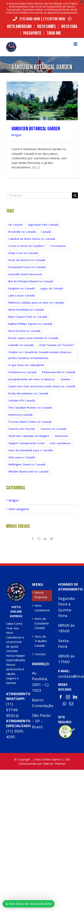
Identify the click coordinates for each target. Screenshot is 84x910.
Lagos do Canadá (51, 288)
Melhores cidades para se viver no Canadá (36, 302)
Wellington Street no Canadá (26, 464)
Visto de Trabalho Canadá (40, 641)
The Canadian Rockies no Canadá (30, 407)
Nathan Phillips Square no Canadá (30, 324)
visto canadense (60, 443)
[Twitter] (51, 538)
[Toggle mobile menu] (76, 44)
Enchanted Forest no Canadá (27, 267)
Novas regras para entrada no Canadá (33, 338)
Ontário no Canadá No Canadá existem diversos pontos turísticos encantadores (39, 355)
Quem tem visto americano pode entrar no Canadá (41, 386)
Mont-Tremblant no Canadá (26, 309)
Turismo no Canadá (53, 429)
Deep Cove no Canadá (23, 253)
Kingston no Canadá (21, 288)
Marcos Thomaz (54, 764)
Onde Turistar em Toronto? (56, 345)
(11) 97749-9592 (54, 19)
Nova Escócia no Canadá (24, 331)
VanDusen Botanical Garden (35, 129)
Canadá (46, 232)
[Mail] (71, 704)
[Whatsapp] (64, 704)
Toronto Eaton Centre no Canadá (29, 422)
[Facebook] (32, 538)
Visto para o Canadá (21, 457)
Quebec (66, 379)
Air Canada (15, 224)
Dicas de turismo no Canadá (26, 260)
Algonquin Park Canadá (43, 224)
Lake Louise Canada (21, 295)
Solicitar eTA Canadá (21, 400)
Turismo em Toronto (21, 429)
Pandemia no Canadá (22, 372)
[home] (16, 584)
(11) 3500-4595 (30, 19)
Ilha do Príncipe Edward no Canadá (30, 281)
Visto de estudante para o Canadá (30, 450)
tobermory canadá (20, 414)
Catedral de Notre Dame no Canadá (31, 239)
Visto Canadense (42, 607)
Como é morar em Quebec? (26, 246)
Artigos (16, 135)
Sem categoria (19, 509)
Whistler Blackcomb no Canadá (28, 471)
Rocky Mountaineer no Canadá (28, 393)
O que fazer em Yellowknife (26, 365)
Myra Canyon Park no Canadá (27, 317)
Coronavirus (58, 246)
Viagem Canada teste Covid (26, 443)
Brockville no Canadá (22, 232)
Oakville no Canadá (21, 345)
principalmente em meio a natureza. (31, 379)
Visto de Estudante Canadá (41, 623)
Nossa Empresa (40, 594)
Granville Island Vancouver (25, 274)
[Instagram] (39, 538)
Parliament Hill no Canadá (58, 372)
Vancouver (61, 436)
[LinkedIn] (45, 538)
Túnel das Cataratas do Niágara (28, 436)
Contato (40, 654)
